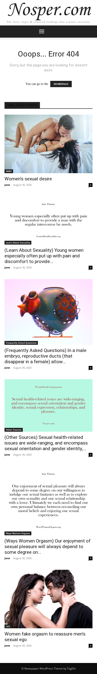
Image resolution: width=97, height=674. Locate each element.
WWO (9, 171)
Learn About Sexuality (18, 242)
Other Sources (13, 429)
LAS (8, 626)
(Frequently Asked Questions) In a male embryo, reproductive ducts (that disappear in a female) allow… (45, 356)
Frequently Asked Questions (21, 342)
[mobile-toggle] (41, 31)
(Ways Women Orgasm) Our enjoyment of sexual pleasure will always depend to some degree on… (47, 546)
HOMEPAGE (61, 84)
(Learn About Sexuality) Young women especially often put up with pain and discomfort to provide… (44, 255)
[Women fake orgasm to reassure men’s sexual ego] (48, 599)
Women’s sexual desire (28, 179)
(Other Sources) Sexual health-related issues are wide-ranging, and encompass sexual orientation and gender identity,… (46, 443)
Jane (7, 184)
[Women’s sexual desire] (48, 144)
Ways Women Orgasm (18, 533)
